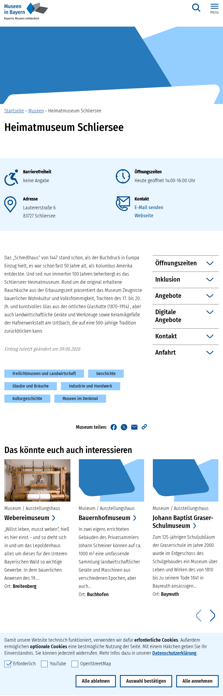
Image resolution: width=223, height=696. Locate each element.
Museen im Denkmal (80, 398)
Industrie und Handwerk (90, 386)
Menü (214, 12)
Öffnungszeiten (148, 171)
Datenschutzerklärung (174, 653)
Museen (36, 111)
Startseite (14, 111)
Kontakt (142, 198)
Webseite (144, 216)
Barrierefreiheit (37, 171)
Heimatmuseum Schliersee (74, 111)
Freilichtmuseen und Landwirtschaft (44, 373)
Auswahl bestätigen (146, 681)
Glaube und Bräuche (31, 386)
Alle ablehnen (96, 681)
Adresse (30, 198)
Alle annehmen (197, 681)
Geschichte (106, 373)
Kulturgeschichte (27, 398)
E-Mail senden (149, 207)
